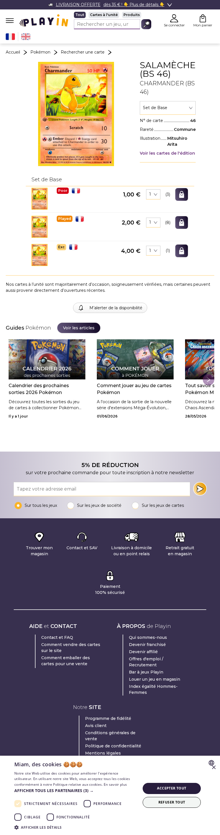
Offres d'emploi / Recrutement (146, 661)
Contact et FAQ (57, 637)
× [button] (213, 767)
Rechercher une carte (83, 52)
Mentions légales (103, 753)
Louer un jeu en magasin (154, 679)
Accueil (13, 52)
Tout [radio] (79, 15)
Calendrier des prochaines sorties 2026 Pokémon (39, 389)
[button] (40, 199)
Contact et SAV (81, 547)
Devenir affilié (143, 651)
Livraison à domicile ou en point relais (131, 550)
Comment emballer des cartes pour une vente (65, 660)
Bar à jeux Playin (146, 672)
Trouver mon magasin (39, 550)
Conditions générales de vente (110, 735)
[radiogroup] (112, 15)
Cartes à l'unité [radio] (104, 15)
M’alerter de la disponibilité (115, 307)
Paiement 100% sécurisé (110, 589)
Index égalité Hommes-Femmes (153, 689)
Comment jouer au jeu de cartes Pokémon (134, 389)
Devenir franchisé (147, 644)
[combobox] (168, 108)
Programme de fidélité (108, 718)
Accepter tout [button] (171, 788)
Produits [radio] (131, 15)
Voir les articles (79, 327)
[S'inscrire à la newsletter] (200, 489)
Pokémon (40, 52)
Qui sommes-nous (148, 637)
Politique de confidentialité (113, 746)
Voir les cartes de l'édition (167, 153)
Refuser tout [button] (171, 802)
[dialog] (110, 795)
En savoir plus (115, 784)
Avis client (96, 725)
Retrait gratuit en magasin (180, 550)
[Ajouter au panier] (181, 194)
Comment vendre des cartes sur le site (70, 647)
